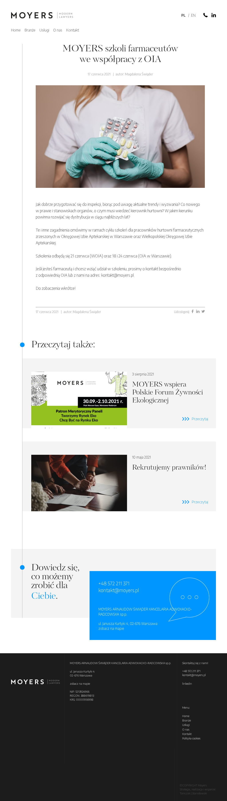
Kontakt (72, 29)
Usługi (44, 29)
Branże (30, 29)
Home (16, 29)
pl (183, 15)
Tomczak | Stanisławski (193, 793)
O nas (57, 29)
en (193, 15)
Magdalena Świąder (139, 74)
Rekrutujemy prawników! (119, 476)
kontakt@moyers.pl (118, 590)
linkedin (187, 683)
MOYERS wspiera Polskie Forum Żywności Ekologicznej (119, 393)
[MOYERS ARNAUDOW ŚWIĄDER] (42, 15)
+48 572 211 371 (113, 583)
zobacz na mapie (111, 628)
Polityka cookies (191, 738)
